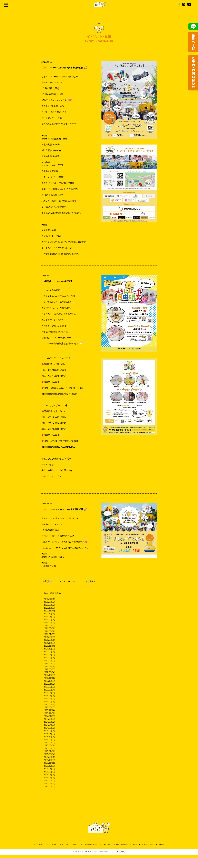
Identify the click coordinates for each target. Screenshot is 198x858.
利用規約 (161, 844)
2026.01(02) (49, 769)
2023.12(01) (49, 713)
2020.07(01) (49, 599)
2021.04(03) (49, 625)
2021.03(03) (49, 622)
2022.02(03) (49, 651)
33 (78, 581)
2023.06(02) (49, 698)
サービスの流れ (51, 844)
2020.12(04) (49, 613)
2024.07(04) (49, 731)
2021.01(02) (49, 616)
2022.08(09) (49, 669)
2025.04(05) (49, 742)
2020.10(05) (49, 608)
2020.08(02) (49, 602)
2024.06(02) (49, 728)
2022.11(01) (49, 678)
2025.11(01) (49, 763)
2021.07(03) (49, 634)
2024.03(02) (49, 722)
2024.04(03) (49, 725)
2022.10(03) (49, 675)
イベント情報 (64, 844)
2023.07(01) (49, 701)
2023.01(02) (49, 684)
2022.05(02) (49, 660)
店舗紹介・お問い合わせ (121, 844)
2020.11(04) (49, 611)
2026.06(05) (49, 780)
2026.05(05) (49, 777)
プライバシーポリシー (148, 844)
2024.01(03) (49, 716)
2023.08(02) (49, 704)
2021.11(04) (49, 646)
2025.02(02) (49, 739)
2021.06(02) (49, 631)
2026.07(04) (49, 783)
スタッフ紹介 (106, 844)
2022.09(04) (49, 672)
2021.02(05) (49, 619)
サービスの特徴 (38, 844)
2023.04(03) (49, 693)
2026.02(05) (49, 772)
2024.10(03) (49, 736)
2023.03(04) (49, 690)
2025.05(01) (49, 745)
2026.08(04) (49, 786)
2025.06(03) (49, 748)
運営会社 (135, 844)
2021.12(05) (49, 649)
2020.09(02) (49, 605)
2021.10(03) (49, 643)
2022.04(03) (49, 657)
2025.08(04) (49, 754)
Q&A (97, 844)
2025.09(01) (49, 757)
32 (73, 581)
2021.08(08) (49, 637)
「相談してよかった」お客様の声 (82, 844)
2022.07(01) (49, 666)
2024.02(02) (49, 719)
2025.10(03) (49, 760)
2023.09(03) (49, 707)
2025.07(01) (49, 751)
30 (64, 581)
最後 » (92, 581)
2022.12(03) (49, 681)
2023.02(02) (49, 687)
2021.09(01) (49, 640)
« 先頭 (46, 581)
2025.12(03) (49, 766)
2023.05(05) (49, 695)
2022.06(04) (49, 663)
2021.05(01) (49, 628)
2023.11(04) (49, 710)
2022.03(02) (49, 655)
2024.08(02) (49, 733)
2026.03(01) (49, 774)
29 (60, 581)
